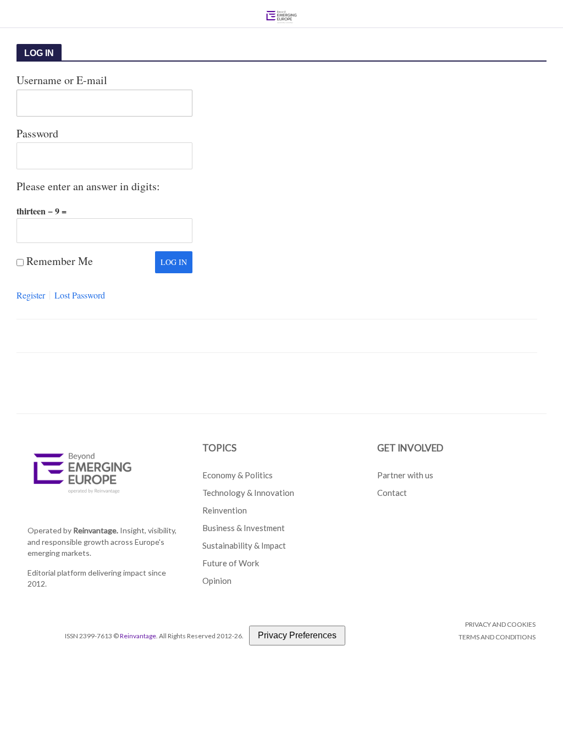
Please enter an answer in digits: (88, 186)
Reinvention (224, 510)
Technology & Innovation (248, 493)
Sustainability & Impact (244, 545)
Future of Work (230, 563)
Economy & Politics (237, 475)
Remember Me (59, 260)
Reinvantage (138, 636)
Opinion (216, 581)
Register (30, 295)
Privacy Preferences (297, 635)
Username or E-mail (61, 80)
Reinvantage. (95, 530)
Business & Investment (243, 528)
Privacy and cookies (500, 624)
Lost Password (79, 295)
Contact (392, 493)
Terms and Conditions (497, 637)
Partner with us (405, 475)
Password (37, 133)
